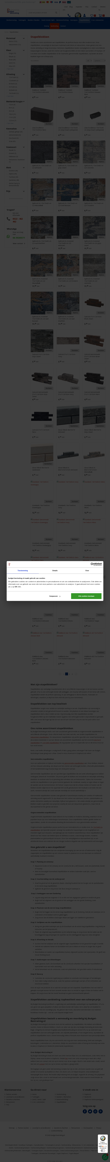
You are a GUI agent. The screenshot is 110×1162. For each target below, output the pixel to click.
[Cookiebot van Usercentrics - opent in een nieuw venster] (92, 564)
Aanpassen (53, 596)
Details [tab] (55, 570)
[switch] (103, 1150)
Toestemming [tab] (23, 570)
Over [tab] (87, 570)
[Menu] (106, 1136)
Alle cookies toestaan (86, 596)
